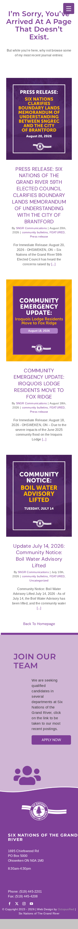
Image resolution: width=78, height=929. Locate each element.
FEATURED (57, 232)
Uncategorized (38, 580)
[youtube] (31, 903)
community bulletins (35, 232)
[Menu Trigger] (68, 8)
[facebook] (9, 903)
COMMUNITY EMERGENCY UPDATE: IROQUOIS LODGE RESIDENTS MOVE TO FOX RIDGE (39, 383)
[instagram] (24, 903)
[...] (52, 264)
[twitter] (16, 903)
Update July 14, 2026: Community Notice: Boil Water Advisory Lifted (39, 556)
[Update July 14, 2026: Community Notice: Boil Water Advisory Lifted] (39, 496)
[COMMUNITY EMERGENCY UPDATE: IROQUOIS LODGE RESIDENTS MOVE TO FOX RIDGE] (39, 320)
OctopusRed (66, 909)
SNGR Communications (31, 228)
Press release (39, 236)
